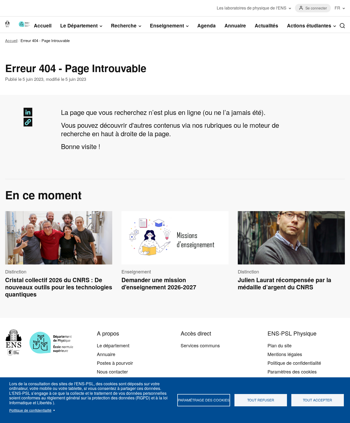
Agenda (206, 25)
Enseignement (167, 26)
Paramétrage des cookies (204, 399)
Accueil (43, 25)
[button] (28, 122)
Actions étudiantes (309, 26)
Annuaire (235, 25)
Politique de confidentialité (30, 410)
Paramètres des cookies (292, 371)
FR (337, 8)
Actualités (266, 25)
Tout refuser (260, 399)
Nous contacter (112, 371)
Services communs (200, 345)
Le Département (79, 26)
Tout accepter (317, 399)
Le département (113, 345)
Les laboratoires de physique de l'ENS (251, 8)
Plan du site (279, 345)
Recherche (124, 26)
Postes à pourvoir (115, 362)
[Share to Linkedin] (28, 112)
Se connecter (316, 8)
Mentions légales (284, 354)
